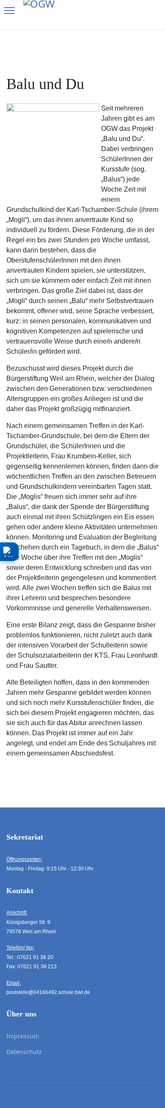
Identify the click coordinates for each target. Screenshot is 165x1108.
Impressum (22, 1036)
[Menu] (9, 10)
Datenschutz (24, 1052)
